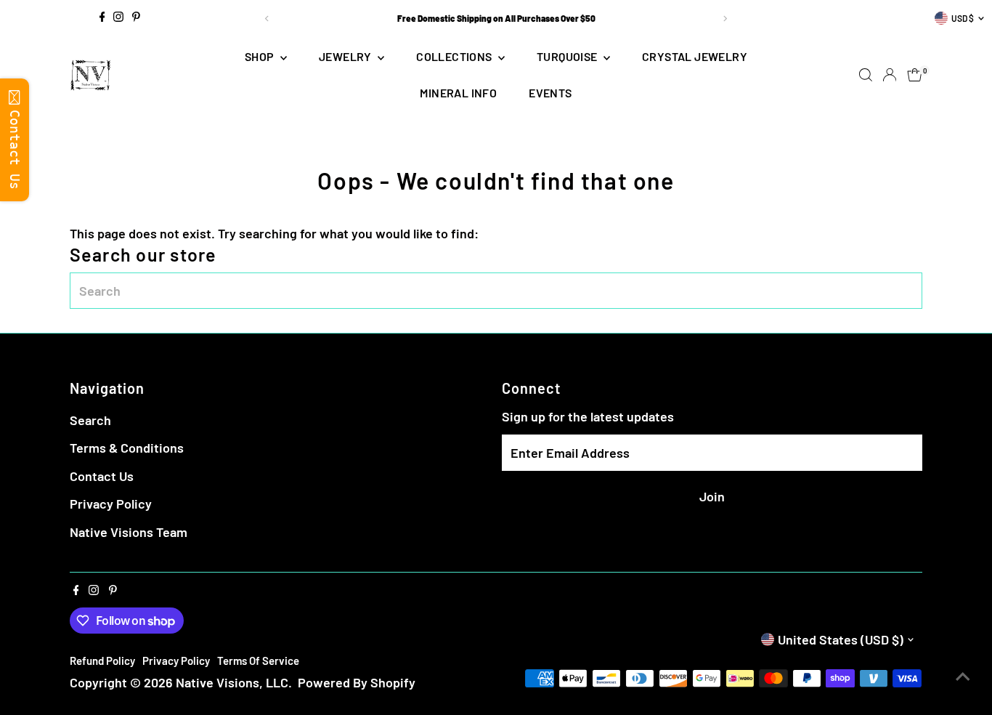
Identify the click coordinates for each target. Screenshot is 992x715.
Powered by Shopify (356, 682)
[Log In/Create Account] (889, 74)
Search (90, 420)
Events (550, 93)
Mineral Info (458, 93)
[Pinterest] (136, 18)
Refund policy (102, 660)
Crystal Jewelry (694, 56)
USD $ (962, 18)
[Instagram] (118, 18)
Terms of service (258, 660)
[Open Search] (865, 74)
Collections (455, 56)
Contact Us (102, 476)
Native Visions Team (128, 532)
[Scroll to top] (962, 675)
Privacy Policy (111, 504)
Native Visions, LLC (232, 682)
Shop (261, 56)
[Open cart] (914, 74)
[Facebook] (102, 18)
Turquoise (568, 56)
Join (712, 496)
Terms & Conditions (127, 448)
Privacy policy (176, 660)
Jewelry (346, 56)
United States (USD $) (840, 639)
